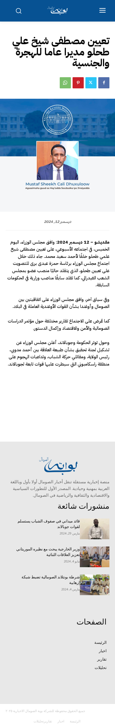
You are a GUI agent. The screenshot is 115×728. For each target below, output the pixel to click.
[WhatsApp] (65, 82)
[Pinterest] (78, 82)
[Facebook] (103, 82)
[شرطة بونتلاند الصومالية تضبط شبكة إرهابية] (94, 584)
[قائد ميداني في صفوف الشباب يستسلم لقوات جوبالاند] (94, 529)
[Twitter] (91, 82)
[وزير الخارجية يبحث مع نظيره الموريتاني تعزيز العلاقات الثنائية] (94, 556)
